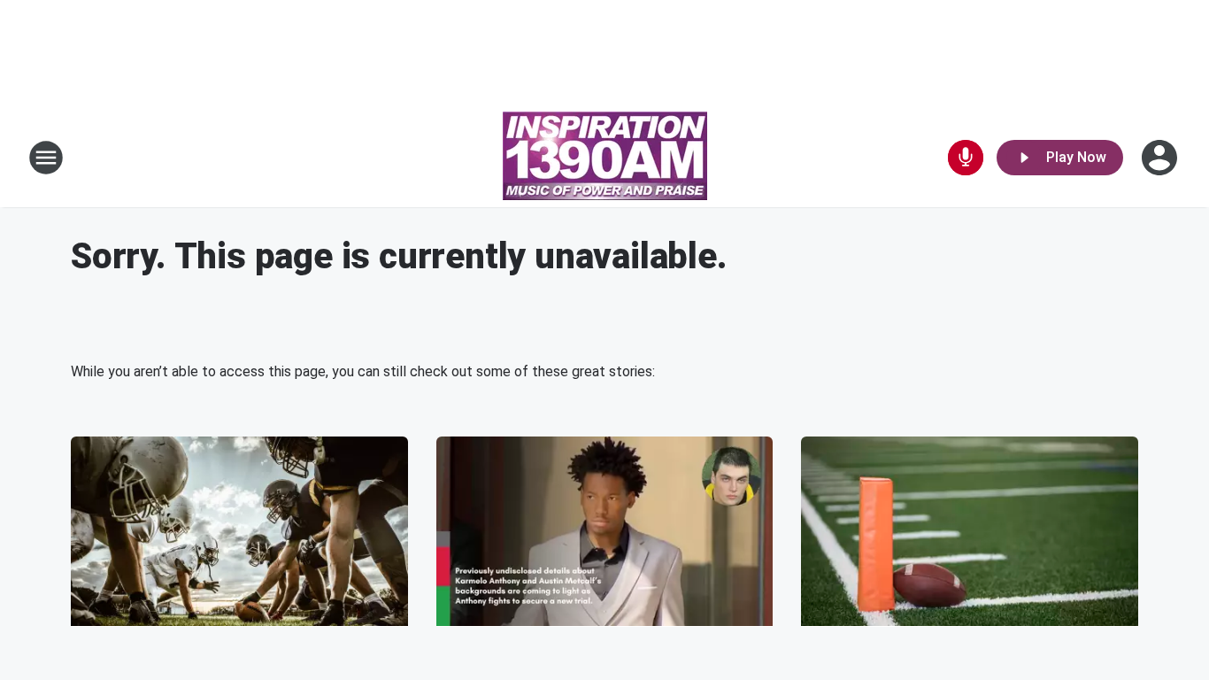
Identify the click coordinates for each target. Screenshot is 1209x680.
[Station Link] (605, 158)
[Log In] (1161, 157)
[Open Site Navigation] (46, 157)
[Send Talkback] (965, 157)
